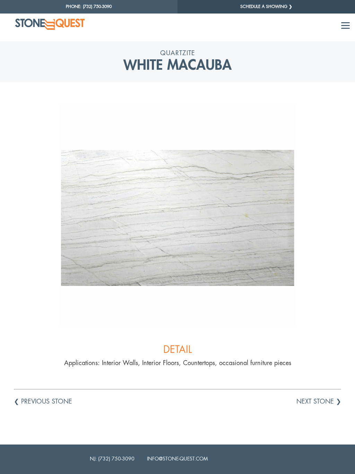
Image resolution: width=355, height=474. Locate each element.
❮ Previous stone (43, 401)
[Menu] (345, 25)
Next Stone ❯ (318, 401)
